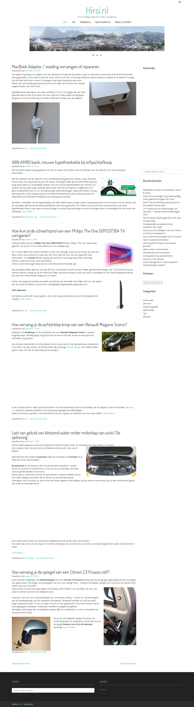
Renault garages (73, 347)
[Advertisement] (74, 380)
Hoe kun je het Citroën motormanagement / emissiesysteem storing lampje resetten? (160, 262)
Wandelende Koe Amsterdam (156, 252)
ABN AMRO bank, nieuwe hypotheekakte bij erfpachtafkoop (62, 162)
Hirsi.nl (97, 10)
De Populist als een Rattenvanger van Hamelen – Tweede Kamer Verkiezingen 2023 (161, 211)
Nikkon (21, 704)
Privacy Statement (123, 22)
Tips (73, 22)
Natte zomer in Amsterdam (155, 249)
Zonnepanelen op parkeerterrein (158, 255)
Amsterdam (28, 217)
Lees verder (28, 211)
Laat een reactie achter (38, 148)
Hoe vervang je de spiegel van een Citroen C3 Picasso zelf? (61, 572)
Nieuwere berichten (21, 663)
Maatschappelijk (102, 22)
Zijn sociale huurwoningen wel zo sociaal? (162, 236)
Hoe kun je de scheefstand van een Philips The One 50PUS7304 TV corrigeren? (68, 233)
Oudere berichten (128, 663)
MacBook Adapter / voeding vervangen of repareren (55, 66)
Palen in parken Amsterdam (155, 239)
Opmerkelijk (85, 22)
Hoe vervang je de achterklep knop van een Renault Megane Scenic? (69, 324)
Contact (103, 689)
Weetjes (31, 558)
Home (65, 22)
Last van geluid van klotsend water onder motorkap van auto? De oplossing (66, 435)
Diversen (147, 303)
